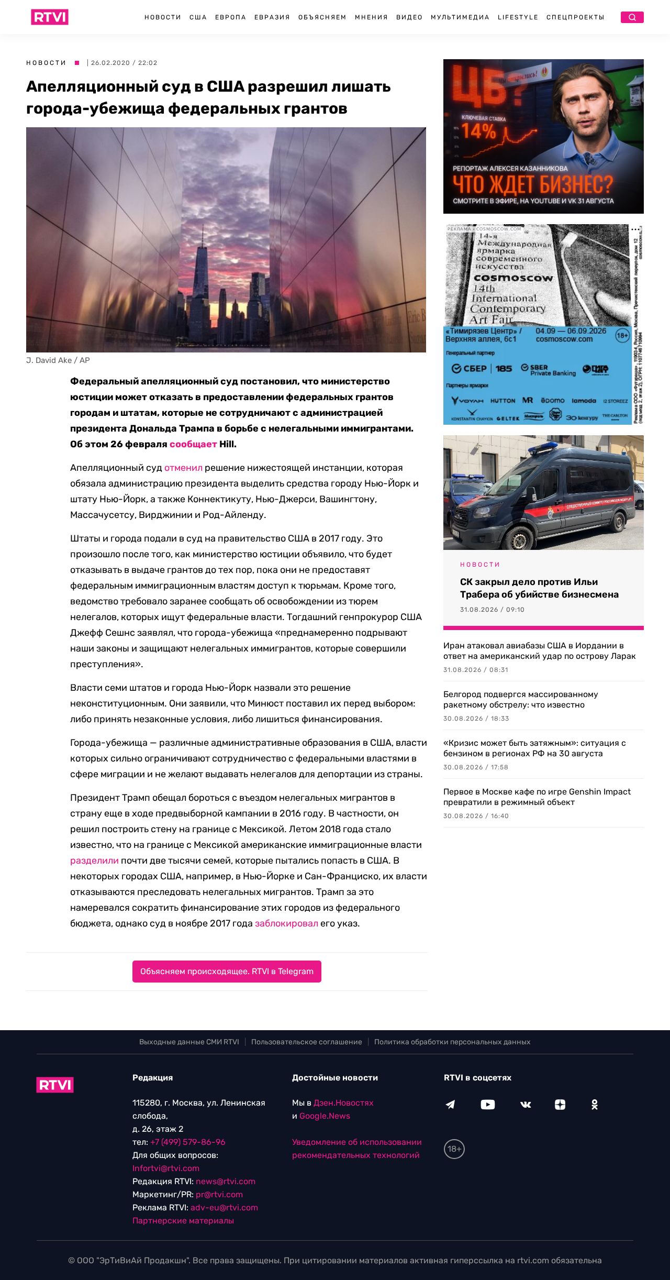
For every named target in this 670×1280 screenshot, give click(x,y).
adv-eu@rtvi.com (224, 1207)
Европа (231, 17)
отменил (183, 467)
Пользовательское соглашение (306, 1042)
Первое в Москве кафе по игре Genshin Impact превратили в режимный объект (537, 797)
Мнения (371, 17)
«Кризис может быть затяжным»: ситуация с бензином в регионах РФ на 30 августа (534, 748)
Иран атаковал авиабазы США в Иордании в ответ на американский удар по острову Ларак (539, 651)
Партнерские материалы (183, 1221)
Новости (163, 17)
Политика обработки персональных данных (452, 1042)
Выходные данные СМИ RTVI (189, 1042)
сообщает (193, 444)
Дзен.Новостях (344, 1103)
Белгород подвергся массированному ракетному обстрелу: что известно (520, 699)
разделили (94, 860)
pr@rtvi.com (219, 1194)
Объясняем (322, 17)
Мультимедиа (460, 17)
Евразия (272, 17)
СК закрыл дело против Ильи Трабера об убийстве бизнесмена (539, 588)
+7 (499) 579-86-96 (188, 1142)
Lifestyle (518, 17)
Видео (409, 17)
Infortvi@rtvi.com (165, 1168)
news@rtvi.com (225, 1181)
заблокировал (286, 923)
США (198, 17)
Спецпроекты (575, 17)
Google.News (324, 1116)
